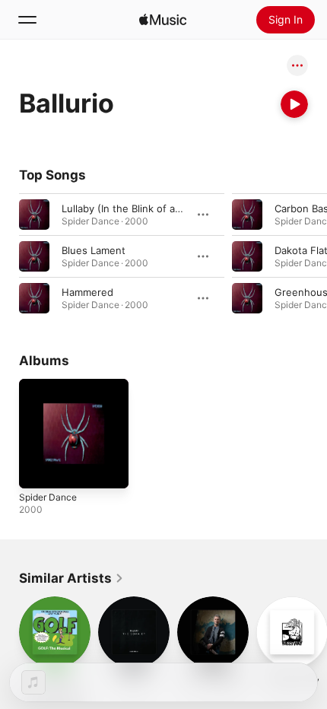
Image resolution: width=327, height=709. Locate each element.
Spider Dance (48, 497)
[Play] (294, 104)
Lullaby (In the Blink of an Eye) (133, 208)
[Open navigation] (27, 20)
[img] (162, 20)
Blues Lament (93, 250)
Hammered (87, 292)
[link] (71, 578)
